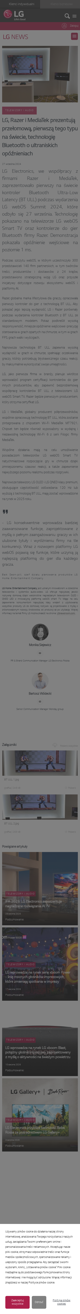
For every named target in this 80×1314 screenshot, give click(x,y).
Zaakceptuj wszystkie (17, 1302)
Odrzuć (39, 1302)
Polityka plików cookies (61, 1302)
